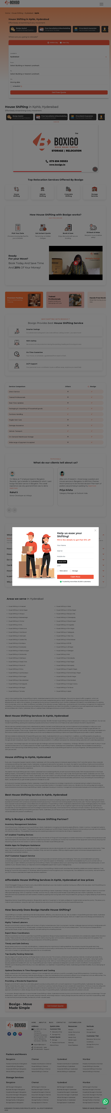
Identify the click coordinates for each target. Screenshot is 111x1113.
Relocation (64, 571)
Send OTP (62, 562)
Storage (75, 571)
